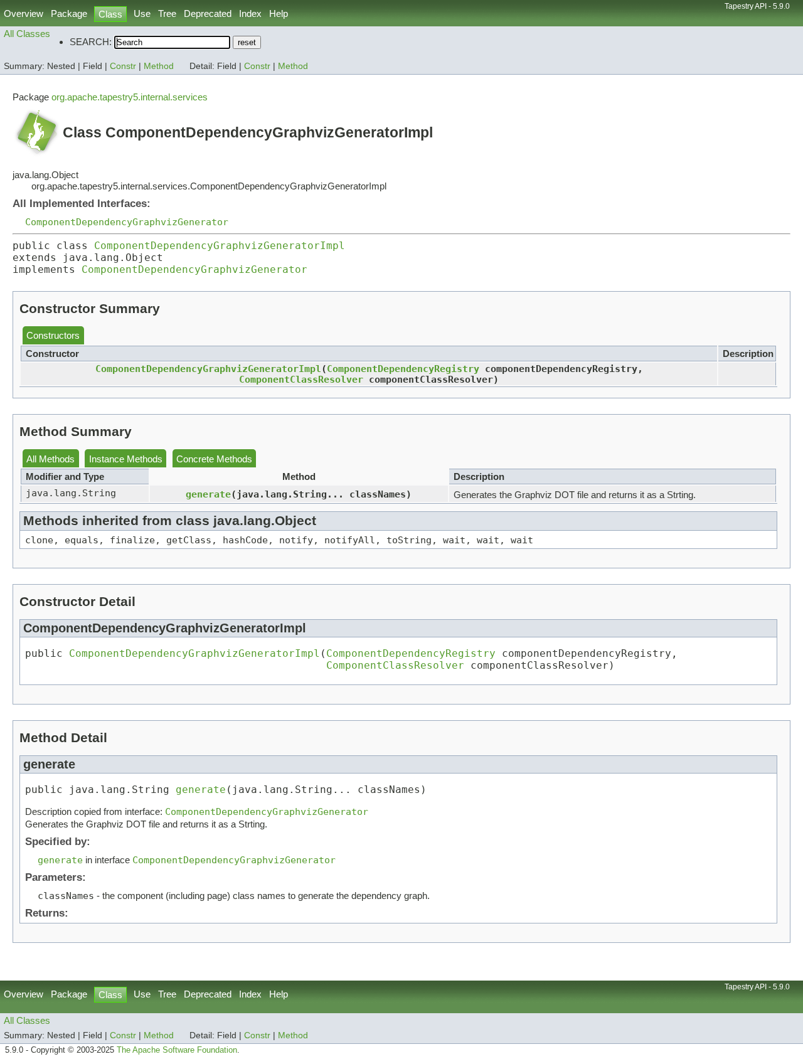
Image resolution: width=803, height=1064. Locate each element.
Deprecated (207, 13)
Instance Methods (125, 459)
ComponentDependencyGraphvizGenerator (126, 221)
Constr (123, 66)
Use (142, 13)
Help (278, 13)
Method (159, 66)
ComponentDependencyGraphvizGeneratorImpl (219, 246)
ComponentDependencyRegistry (403, 368)
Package (69, 13)
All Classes (27, 33)
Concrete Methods (214, 459)
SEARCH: (91, 41)
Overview (23, 13)
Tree (167, 13)
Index (250, 13)
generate (208, 494)
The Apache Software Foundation (177, 1050)
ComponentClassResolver (301, 379)
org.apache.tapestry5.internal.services (129, 97)
